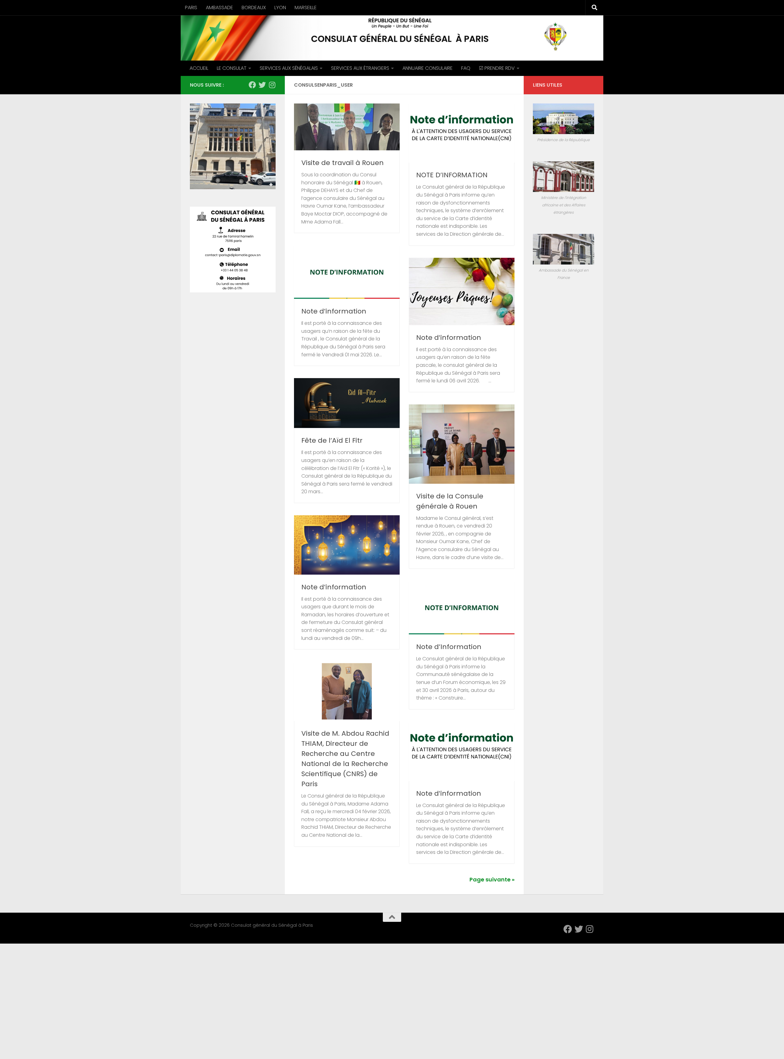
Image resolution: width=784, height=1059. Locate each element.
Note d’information (333, 311)
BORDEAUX (254, 7)
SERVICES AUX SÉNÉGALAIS (289, 68)
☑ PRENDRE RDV (497, 68)
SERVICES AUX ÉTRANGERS (360, 68)
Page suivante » (491, 879)
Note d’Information (448, 647)
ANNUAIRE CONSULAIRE (427, 68)
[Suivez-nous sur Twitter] (262, 84)
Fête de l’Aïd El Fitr (332, 440)
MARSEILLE (306, 7)
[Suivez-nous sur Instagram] (272, 84)
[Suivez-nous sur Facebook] (252, 84)
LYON (280, 7)
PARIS (191, 7)
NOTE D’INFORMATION (452, 175)
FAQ (465, 68)
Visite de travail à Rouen (342, 162)
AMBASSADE (219, 7)
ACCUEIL (199, 68)
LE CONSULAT (232, 68)
